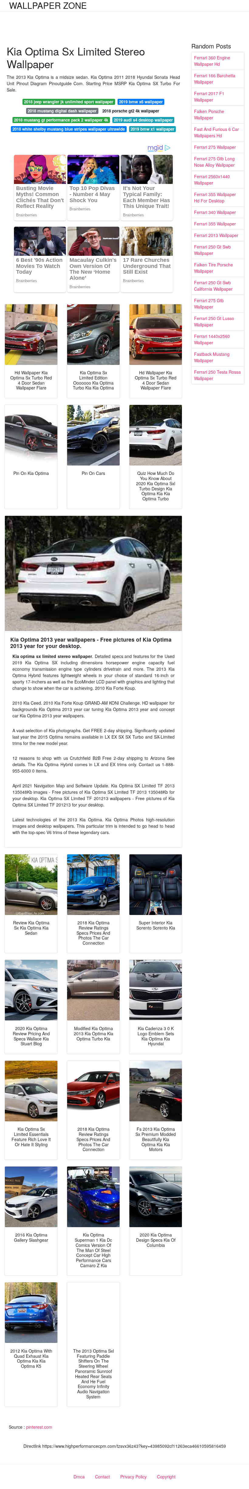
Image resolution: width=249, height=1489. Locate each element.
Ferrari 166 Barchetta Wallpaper (214, 78)
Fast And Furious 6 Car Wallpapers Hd (216, 132)
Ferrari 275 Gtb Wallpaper (209, 303)
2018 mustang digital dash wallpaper (62, 111)
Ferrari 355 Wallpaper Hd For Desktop (215, 197)
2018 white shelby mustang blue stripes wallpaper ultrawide (68, 129)
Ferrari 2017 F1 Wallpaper (209, 96)
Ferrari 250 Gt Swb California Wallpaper (213, 285)
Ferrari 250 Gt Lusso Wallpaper (214, 321)
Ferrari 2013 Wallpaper (216, 235)
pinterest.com (39, 1427)
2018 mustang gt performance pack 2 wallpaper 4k (61, 120)
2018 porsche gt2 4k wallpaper (130, 111)
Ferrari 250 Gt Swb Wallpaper (212, 250)
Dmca (79, 1477)
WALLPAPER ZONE (48, 5)
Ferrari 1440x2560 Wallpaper (212, 339)
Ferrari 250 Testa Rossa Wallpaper (217, 375)
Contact (102, 1477)
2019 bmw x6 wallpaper (141, 102)
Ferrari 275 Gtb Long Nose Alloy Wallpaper (214, 161)
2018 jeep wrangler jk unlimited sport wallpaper (68, 102)
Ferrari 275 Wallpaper (215, 147)
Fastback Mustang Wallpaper (212, 357)
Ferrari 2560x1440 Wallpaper (212, 179)
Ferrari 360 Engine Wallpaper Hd (212, 61)
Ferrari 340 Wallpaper (215, 212)
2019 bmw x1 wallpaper (152, 129)
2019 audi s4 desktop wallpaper (143, 120)
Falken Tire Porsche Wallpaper (213, 268)
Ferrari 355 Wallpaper (215, 224)
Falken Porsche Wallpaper (209, 114)
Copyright (166, 1477)
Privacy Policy (133, 1477)
